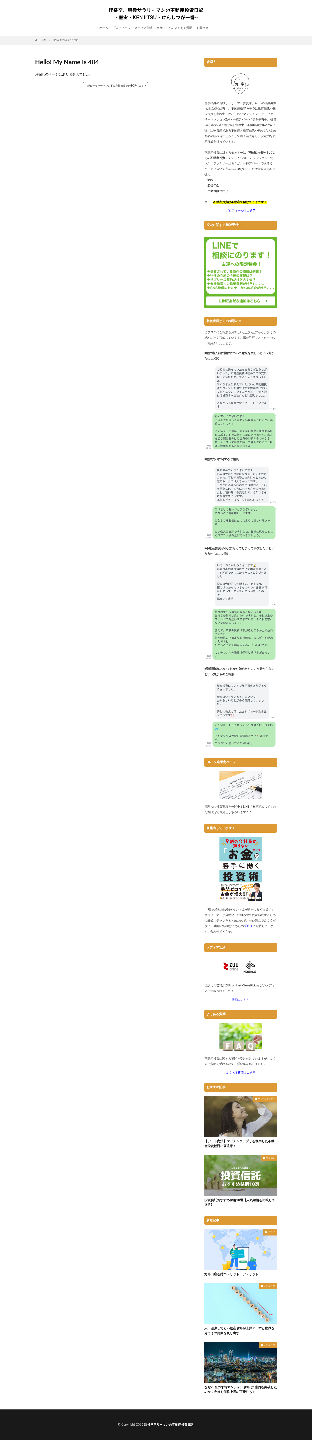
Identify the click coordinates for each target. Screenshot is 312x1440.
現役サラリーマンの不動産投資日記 (169, 1424)
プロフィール (121, 28)
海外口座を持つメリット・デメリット (231, 1274)
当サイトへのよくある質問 (174, 28)
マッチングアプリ (266, 1099)
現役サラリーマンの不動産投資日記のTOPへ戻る (115, 85)
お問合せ (202, 28)
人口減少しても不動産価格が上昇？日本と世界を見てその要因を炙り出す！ (239, 1331)
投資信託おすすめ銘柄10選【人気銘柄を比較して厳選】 (239, 1203)
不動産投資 (269, 1286)
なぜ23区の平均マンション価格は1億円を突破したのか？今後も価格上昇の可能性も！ (240, 1390)
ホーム (103, 28)
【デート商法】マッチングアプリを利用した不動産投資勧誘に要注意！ (239, 1144)
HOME (42, 40)
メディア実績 (143, 28)
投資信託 (270, 1158)
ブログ (271, 1232)
